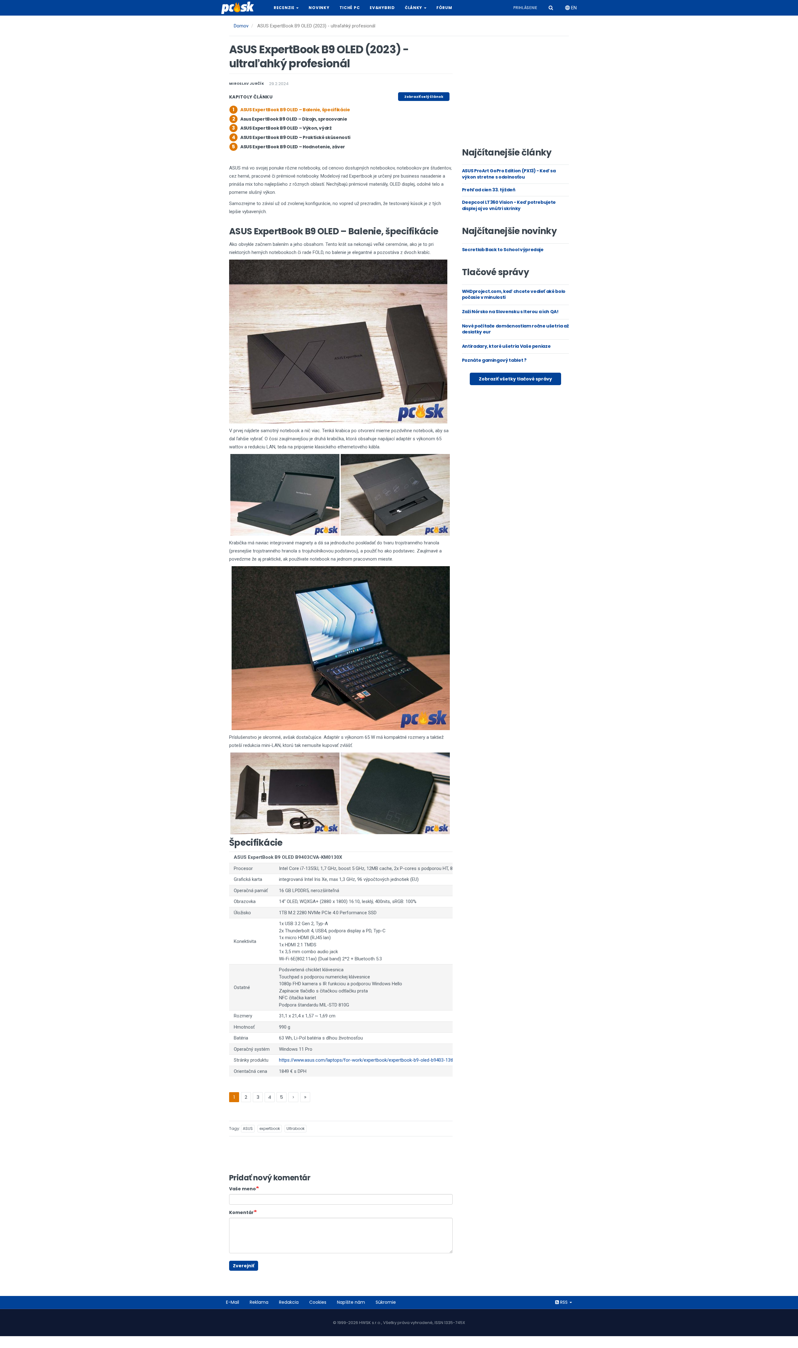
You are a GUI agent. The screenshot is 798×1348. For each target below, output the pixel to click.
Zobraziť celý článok (423, 96)
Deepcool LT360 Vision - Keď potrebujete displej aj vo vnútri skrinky (509, 205)
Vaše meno (242, 1189)
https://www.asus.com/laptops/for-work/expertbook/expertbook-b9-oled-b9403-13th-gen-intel (376, 1060)
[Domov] (240, 8)
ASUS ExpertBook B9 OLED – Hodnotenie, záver (292, 147)
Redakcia (289, 1302)
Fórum (444, 7)
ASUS (248, 1128)
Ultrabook (295, 1128)
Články (414, 7)
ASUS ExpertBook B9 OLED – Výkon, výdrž (286, 128)
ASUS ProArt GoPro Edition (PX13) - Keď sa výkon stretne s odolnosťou (509, 174)
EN (573, 8)
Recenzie (285, 7)
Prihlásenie (525, 7)
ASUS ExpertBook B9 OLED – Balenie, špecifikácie (295, 110)
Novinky (319, 7)
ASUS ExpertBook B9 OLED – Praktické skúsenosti (295, 137)
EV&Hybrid (382, 7)
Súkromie (386, 1302)
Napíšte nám (351, 1302)
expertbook (269, 1128)
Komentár (241, 1212)
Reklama (259, 1302)
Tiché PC (349, 7)
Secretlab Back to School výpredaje (503, 249)
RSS (564, 1302)
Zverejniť (243, 1266)
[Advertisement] (515, 94)
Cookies (317, 1302)
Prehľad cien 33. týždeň (488, 190)
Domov (241, 26)
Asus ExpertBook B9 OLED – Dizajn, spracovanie (293, 119)
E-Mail (232, 1302)
